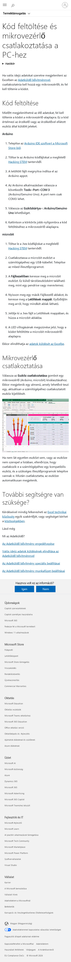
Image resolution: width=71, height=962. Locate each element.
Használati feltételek (14, 949)
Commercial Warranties (15, 686)
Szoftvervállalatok (13, 859)
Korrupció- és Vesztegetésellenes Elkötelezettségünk (29, 912)
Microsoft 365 (11, 620)
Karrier (8, 882)
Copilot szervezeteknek (15, 608)
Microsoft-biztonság (14, 769)
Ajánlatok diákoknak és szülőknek (20, 739)
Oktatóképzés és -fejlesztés (17, 733)
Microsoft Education (14, 703)
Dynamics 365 (11, 781)
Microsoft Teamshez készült (17, 805)
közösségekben (15, 521)
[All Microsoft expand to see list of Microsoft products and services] (4, 5)
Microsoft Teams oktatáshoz (17, 715)
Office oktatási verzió (14, 727)
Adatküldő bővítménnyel (34, 80)
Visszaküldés (10, 668)
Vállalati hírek (11, 894)
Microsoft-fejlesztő (13, 822)
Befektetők (9, 906)
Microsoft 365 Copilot (14, 799)
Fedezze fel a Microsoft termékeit (20, 626)
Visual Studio (11, 865)
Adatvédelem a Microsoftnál (17, 900)
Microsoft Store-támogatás (17, 662)
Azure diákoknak (12, 745)
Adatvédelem (42, 943)
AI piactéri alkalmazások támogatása (21, 834)
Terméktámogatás (15, 13)
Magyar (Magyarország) (21, 923)
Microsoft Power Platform (16, 853)
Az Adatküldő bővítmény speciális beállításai (31, 563)
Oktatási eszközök (13, 709)
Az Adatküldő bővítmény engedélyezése (28, 544)
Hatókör (10, 63)
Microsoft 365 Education (16, 721)
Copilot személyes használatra (19, 614)
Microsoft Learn (12, 828)
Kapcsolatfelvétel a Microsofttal (19, 943)
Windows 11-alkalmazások (17, 632)
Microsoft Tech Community (17, 840)
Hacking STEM (17, 162)
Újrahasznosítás (12, 680)
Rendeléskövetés (12, 674)
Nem (46, 589)
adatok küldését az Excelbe (46, 344)
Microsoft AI (10, 763)
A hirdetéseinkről (46, 949)
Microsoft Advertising (14, 793)
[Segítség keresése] (13, 5)
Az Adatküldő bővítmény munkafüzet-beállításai (33, 571)
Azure (7, 775)
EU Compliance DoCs (14, 955)
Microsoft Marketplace (15, 847)
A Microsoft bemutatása (16, 888)
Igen (24, 589)
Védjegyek (31, 949)
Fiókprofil (9, 649)
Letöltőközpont (11, 655)
